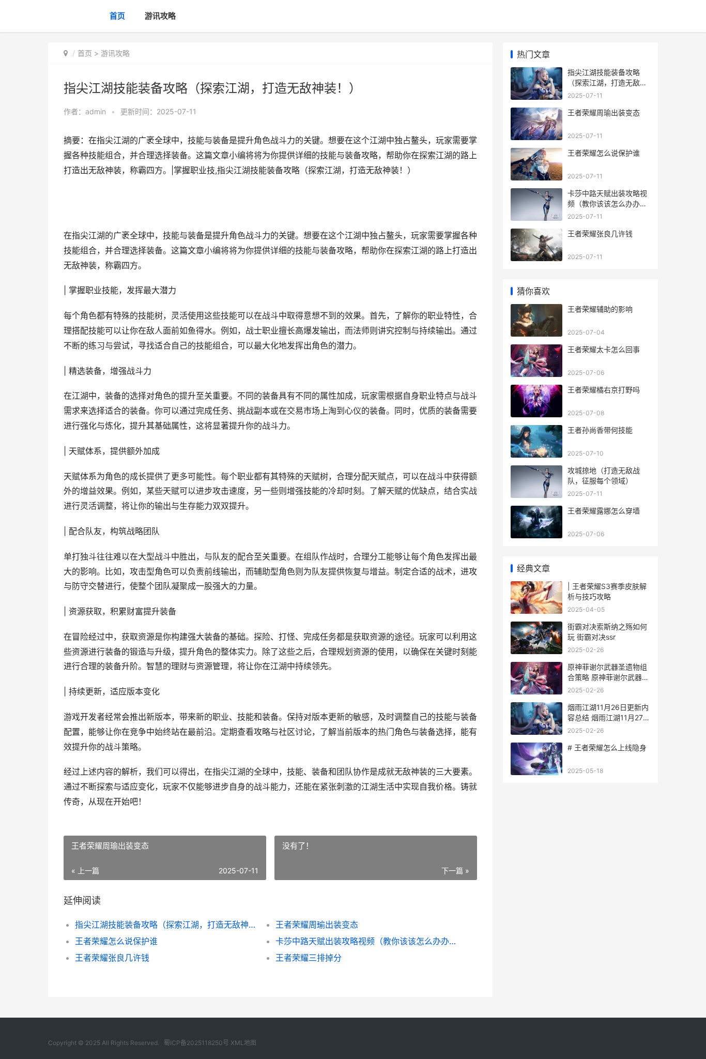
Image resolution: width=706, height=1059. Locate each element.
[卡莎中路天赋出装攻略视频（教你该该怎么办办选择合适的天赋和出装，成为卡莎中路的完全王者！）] (536, 194)
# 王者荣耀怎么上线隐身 (607, 747)
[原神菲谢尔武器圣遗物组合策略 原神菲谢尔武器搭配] (536, 668)
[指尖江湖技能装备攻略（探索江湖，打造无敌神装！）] (536, 73)
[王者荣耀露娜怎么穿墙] (536, 512)
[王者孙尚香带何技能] (536, 431)
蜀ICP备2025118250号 (196, 1043)
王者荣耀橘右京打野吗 (603, 389)
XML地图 (243, 1043)
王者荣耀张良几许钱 (112, 957)
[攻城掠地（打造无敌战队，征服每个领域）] (536, 471)
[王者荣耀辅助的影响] (536, 310)
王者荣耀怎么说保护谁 (116, 941)
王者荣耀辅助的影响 (600, 309)
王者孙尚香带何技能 (600, 430)
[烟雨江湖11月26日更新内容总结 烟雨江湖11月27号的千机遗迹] (536, 708)
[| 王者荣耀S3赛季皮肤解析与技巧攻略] (536, 587)
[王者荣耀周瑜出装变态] (536, 114)
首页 (117, 16)
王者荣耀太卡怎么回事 (603, 349)
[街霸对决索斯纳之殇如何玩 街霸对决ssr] (536, 628)
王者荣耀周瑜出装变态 (316, 924)
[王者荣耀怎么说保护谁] (536, 154)
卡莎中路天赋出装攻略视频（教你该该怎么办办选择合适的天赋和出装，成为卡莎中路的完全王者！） (365, 941)
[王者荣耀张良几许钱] (536, 235)
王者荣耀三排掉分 (308, 957)
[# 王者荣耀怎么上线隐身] (536, 749)
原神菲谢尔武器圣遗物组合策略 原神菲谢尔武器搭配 (608, 676)
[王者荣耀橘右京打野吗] (536, 391)
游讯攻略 (160, 16)
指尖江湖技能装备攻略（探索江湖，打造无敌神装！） (165, 924)
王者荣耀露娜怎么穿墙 (603, 510)
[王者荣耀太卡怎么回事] (536, 350)
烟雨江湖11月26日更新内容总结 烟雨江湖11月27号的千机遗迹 (608, 717)
